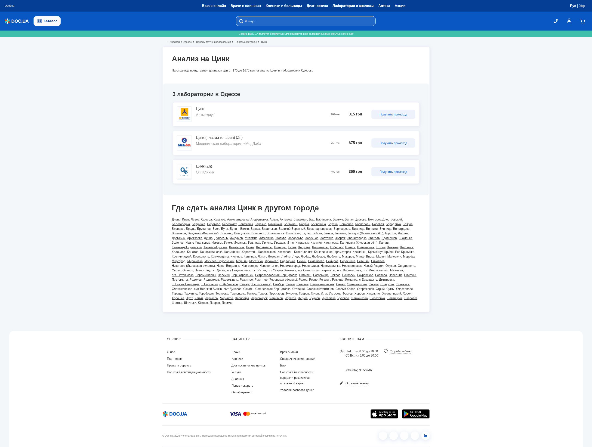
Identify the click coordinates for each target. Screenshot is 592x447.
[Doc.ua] (17, 21)
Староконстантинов (320, 289)
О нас (171, 352)
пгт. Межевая (393, 270)
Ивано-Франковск (197, 242)
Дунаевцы (221, 238)
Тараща (177, 293)
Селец (340, 284)
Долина (403, 233)
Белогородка (181, 224)
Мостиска (256, 261)
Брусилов (204, 228)
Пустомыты (180, 279)
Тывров (304, 293)
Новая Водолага (228, 265)
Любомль (333, 256)
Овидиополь (406, 265)
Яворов (215, 302)
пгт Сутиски (306, 270)
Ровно (313, 279)
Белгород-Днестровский (385, 219)
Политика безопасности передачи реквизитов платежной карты (296, 377)
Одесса (206, 219)
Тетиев (251, 293)
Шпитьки (190, 302)
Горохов (390, 233)
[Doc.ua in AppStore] (384, 414)
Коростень (249, 252)
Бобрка (304, 224)
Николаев (378, 261)
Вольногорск (275, 233)
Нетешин (363, 261)
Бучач (234, 228)
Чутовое (343, 298)
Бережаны (245, 224)
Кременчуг (375, 252)
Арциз (274, 219)
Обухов (390, 265)
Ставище (298, 289)
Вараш (255, 228)
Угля (324, 293)
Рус (573, 6)
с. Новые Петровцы (185, 284)
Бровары (178, 228)
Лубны (285, 256)
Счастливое (404, 289)
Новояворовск (352, 265)
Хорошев (178, 298)
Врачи (235, 352)
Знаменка (405, 238)
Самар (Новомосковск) (255, 284)
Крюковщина (220, 256)
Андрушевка (259, 219)
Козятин (392, 247)
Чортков (290, 298)
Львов (195, 219)
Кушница (250, 256)
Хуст (189, 298)
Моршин (241, 261)
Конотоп (192, 252)
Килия (292, 247)
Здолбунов (389, 238)
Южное (203, 302)
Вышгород (293, 233)
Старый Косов (345, 289)
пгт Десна (218, 270)
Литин (262, 256)
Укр (582, 6)
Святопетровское (322, 284)
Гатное (328, 233)
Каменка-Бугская (215, 247)
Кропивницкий (181, 256)
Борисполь (362, 224)
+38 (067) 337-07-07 (358, 370)
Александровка (238, 219)
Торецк (263, 293)
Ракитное (246, 279)
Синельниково (357, 284)
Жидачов (236, 238)
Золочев (178, 242)
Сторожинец (365, 289)
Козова (380, 247)
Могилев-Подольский (219, 261)
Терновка (222, 293)
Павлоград (202, 270)
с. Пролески (209, 284)
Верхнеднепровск (319, 228)
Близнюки (275, 224)
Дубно (208, 238)
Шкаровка (410, 298)
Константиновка (211, 252)
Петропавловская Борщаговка (276, 275)
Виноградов (401, 228)
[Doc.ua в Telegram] (404, 435)
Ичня (290, 242)
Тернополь (237, 293)
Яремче (227, 302)
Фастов (347, 293)
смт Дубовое (232, 289)
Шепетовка (377, 298)
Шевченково (359, 298)
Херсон (360, 293)
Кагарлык (302, 242)
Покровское (365, 275)
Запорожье (295, 238)
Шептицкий (394, 298)
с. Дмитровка (385, 279)
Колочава (178, 252)
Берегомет (229, 224)
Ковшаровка (365, 247)
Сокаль (248, 289)
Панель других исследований (211, 41)
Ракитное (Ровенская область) (276, 279)
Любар (305, 256)
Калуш (383, 242)
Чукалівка (329, 298)
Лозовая (274, 256)
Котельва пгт (303, 252)
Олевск (187, 270)
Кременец (359, 252)
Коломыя (406, 247)
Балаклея (300, 219)
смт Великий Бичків (208, 289)
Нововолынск (268, 265)
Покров (335, 275)
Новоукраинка (330, 265)
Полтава (381, 275)
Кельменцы (264, 247)
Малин (380, 256)
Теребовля (206, 293)
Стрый (380, 289)
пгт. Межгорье (372, 270)
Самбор (278, 284)
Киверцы (280, 247)
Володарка (242, 233)
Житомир (251, 238)
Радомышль (229, 279)
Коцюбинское (323, 252)
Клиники (237, 358)
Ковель (350, 247)
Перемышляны (205, 275)
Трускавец (276, 293)
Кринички (407, 252)
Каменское (236, 247)
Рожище (337, 279)
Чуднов (314, 298)
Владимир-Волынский (203, 233)
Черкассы (211, 298)
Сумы (390, 289)
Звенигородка (357, 238)
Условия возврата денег (297, 390)
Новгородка (249, 265)
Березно (260, 224)
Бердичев (198, 224)
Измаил (217, 242)
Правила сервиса (179, 365)
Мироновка (195, 261)
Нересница (347, 261)
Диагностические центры (248, 365)
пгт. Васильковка (349, 270)
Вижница (358, 228)
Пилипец (305, 275)
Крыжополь (201, 256)
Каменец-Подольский (187, 247)
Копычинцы (232, 252)
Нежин (301, 261)
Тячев (315, 293)
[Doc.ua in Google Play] (416, 414)
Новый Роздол (374, 265)
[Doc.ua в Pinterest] (425, 435)
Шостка (177, 302)
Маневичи (394, 256)
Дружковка (194, 238)
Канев (250, 247)
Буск (216, 228)
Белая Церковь (355, 219)
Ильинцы (240, 242)
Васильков (269, 228)
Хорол (407, 293)
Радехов (196, 279)
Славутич (387, 284)
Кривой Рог (391, 252)
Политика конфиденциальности (189, 372)
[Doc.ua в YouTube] (415, 435)
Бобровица (318, 224)
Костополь (285, 252)
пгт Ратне (259, 270)
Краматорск (342, 252)
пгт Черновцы (325, 270)
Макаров (348, 256)
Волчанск (258, 233)
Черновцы (242, 298)
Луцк (295, 256)
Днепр (176, 219)
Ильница (254, 242)
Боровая (378, 224)
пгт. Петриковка (183, 275)
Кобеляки (336, 247)
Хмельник (373, 293)
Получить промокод (393, 114)
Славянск (402, 284)
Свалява (302, 284)
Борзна (333, 224)
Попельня (395, 275)
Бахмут (338, 219)
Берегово (213, 224)
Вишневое (179, 233)
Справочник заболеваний (297, 358)
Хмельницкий (391, 293)
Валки (244, 228)
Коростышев (267, 252)
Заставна (326, 238)
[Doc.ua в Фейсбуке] (383, 435)
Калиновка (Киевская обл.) (358, 242)
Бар (311, 219)
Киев (185, 219)
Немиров (332, 261)
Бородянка (393, 224)
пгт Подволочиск (239, 270)
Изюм (228, 242)
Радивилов (211, 279)
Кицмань (304, 247)
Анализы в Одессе (179, 41)
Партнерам (174, 358)
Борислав (346, 224)
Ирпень (267, 242)
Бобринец (290, 224)
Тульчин (291, 293)
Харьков (219, 219)
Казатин (316, 242)
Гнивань (340, 233)
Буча (224, 228)
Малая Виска (365, 256)
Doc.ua (169, 435)
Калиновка (331, 242)
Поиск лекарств (242, 385)
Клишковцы (320, 247)
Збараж (340, 238)
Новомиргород (290, 265)
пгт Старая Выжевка (282, 270)
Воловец (226, 233)
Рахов (303, 279)
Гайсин (317, 233)
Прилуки (410, 275)
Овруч (176, 270)
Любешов (318, 256)
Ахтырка (286, 219)
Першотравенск (242, 275)
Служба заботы (400, 351)
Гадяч (306, 233)
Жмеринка (266, 238)
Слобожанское (182, 289)
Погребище (321, 275)
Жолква (280, 238)
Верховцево (341, 228)
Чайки (198, 298)
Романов (351, 279)
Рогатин (324, 279)
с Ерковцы (366, 279)
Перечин (224, 275)
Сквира (374, 284)
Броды (190, 228)
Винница (385, 228)
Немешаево (316, 261)
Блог (283, 365)
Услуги (236, 372)
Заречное (311, 238)
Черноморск (259, 298)
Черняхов (276, 298)
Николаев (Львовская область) (193, 265)
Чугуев (303, 298)
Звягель (374, 238)
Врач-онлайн (289, 352)
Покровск (348, 275)
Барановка (323, 219)
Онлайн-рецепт (242, 392)
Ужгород (335, 293)
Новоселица (310, 265)
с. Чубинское (228, 284)
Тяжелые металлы (244, 41)
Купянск (236, 256)
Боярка (408, 224)
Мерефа (409, 256)
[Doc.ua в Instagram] (393, 435)
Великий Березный (292, 228)
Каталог (50, 21)
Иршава (279, 242)
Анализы (237, 379)
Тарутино (190, 293)
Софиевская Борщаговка (272, 289)
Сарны (290, 284)
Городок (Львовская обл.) (365, 233)
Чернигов (226, 298)
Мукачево (271, 261)
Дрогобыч (178, 238)
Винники (372, 228)
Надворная (287, 261)
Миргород (178, 261)
